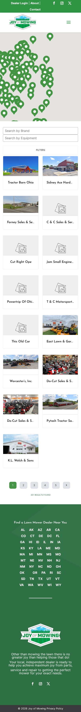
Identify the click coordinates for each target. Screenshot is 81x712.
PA (43, 573)
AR (48, 530)
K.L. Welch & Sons (21, 460)
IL (44, 542)
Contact (35, 9)
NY (31, 566)
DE (41, 536)
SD (23, 579)
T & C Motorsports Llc (63, 301)
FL (58, 536)
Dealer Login (19, 3)
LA (40, 548)
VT (57, 579)
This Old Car (21, 341)
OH (58, 566)
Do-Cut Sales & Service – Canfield (31, 421)
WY (58, 585)
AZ (40, 530)
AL (23, 530)
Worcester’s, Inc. (21, 381)
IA (59, 542)
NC (40, 566)
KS (23, 548)
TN (31, 579)
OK (22, 573)
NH (49, 560)
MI (31, 554)
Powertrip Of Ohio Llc (23, 301)
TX (40, 579)
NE (32, 560)
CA (57, 530)
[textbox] (41, 130)
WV (40, 585)
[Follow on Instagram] (62, 3)
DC (49, 536)
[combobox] (40, 130)
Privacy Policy (55, 708)
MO (58, 554)
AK (31, 530)
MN (39, 554)
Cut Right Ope (20, 262)
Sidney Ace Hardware (62, 182)
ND (49, 566)
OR (35, 573)
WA (30, 585)
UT (49, 579)
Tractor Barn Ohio (21, 182)
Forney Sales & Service (23, 222)
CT (32, 536)
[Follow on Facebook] (54, 3)
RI (51, 573)
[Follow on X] (70, 3)
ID (37, 542)
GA (22, 542)
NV (40, 560)
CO (23, 536)
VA (21, 585)
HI (30, 542)
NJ (58, 560)
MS (48, 554)
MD (57, 548)
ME (48, 548)
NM (22, 566)
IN (51, 542)
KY (31, 548)
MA (22, 554)
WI (49, 585)
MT (23, 560)
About (34, 3)
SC (59, 573)
